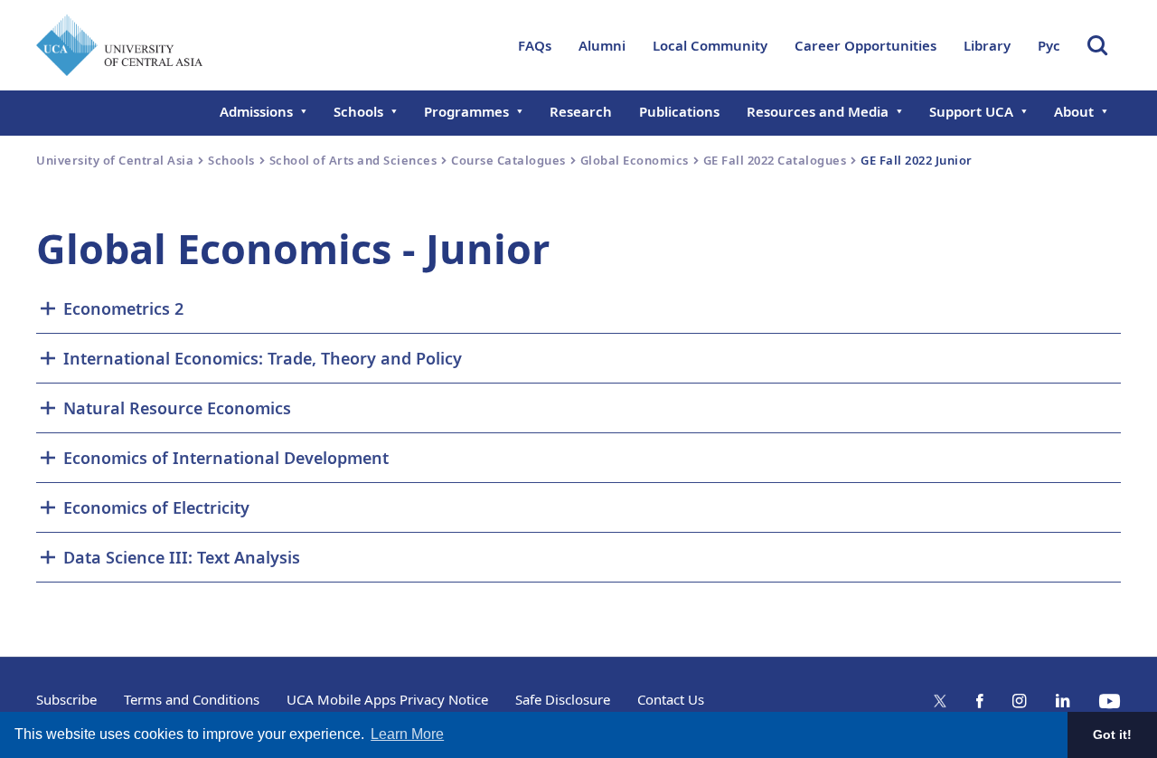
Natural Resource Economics (177, 408)
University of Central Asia (114, 160)
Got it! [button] (1112, 734)
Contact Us (670, 699)
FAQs (534, 45)
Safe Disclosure (562, 699)
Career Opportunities (865, 45)
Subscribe (66, 699)
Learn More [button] (407, 734)
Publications (679, 111)
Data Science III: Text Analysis (181, 557)
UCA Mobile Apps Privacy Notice (387, 699)
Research (581, 111)
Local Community (710, 45)
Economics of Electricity (156, 507)
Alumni (602, 45)
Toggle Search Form (1097, 45)
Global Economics (634, 160)
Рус (1049, 45)
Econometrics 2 (123, 308)
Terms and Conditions (191, 699)
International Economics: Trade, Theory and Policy (262, 358)
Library (987, 45)
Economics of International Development (226, 458)
